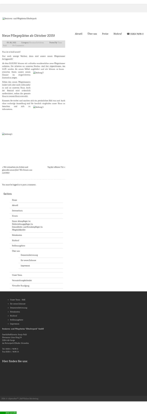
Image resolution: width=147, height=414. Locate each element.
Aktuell (78, 33)
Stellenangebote (18, 246)
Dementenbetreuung (29, 255)
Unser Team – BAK (17, 300)
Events (15, 216)
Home (14, 200)
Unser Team (17, 275)
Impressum (25, 265)
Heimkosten (17, 235)
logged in (16, 185)
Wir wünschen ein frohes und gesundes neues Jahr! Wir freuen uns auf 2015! (17, 170)
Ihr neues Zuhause (28, 260)
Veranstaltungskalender (22, 280)
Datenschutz (17, 210)
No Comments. (18, 45)
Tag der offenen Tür (56, 167)
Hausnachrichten (36, 42)
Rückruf (118, 33)
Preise (105, 33)
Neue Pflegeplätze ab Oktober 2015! (28, 35)
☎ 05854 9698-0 (135, 34)
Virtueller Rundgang (20, 285)
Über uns (92, 33)
